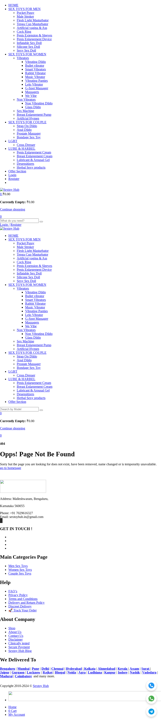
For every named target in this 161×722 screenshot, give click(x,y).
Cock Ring (24, 31)
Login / (5, 224)
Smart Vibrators (35, 69)
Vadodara (149, 672)
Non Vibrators (26, 99)
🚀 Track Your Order (22, 610)
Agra (82, 672)
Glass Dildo (33, 107)
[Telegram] (151, 711)
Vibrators (23, 58)
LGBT (12, 141)
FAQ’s (12, 591)
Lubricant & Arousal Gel (33, 160)
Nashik (135, 672)
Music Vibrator (35, 77)
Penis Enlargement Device (34, 39)
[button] (1, 194)
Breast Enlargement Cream (34, 156)
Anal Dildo (24, 129)
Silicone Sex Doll (28, 46)
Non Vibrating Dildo (39, 103)
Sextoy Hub (41, 686)
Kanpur (110, 672)
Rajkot (48, 672)
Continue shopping (12, 209)
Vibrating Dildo (35, 62)
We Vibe (31, 96)
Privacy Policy (18, 595)
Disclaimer (15, 639)
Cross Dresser (26, 145)
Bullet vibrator (34, 65)
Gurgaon (18, 672)
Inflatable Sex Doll (29, 43)
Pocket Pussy (25, 12)
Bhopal (60, 672)
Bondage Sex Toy (29, 137)
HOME (13, 5)
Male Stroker (25, 16)
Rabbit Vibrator (35, 73)
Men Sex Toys (18, 566)
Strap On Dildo (27, 126)
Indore (123, 672)
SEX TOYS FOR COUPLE (27, 122)
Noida (71, 672)
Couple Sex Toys (19, 573)
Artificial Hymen (28, 118)
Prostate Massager (29, 133)
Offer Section (17, 171)
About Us (14, 632)
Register (13, 179)
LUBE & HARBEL (21, 148)
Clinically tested (19, 643)
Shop (11, 628)
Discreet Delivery (20, 606)
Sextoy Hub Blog (20, 651)
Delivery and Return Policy (26, 602)
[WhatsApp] (151, 698)
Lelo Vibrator (34, 84)
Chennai (57, 668)
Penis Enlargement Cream (34, 152)
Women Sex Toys (20, 569)
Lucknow (33, 672)
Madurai (6, 676)
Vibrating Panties (36, 80)
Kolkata (89, 668)
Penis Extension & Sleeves (34, 35)
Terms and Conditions (22, 599)
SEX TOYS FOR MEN (24, 9)
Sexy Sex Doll (26, 50)
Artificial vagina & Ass (32, 28)
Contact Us (15, 635)
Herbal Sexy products (31, 167)
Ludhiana (95, 672)
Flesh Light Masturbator (33, 20)
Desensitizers (25, 163)
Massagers (32, 92)
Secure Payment (19, 647)
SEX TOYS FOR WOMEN (27, 54)
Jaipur (4, 672)
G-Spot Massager (36, 88)
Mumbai (23, 668)
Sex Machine (25, 111)
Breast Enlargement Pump (34, 114)
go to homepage (10, 468)
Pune (35, 668)
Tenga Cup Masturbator (32, 24)
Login (12, 175)
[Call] (151, 685)
